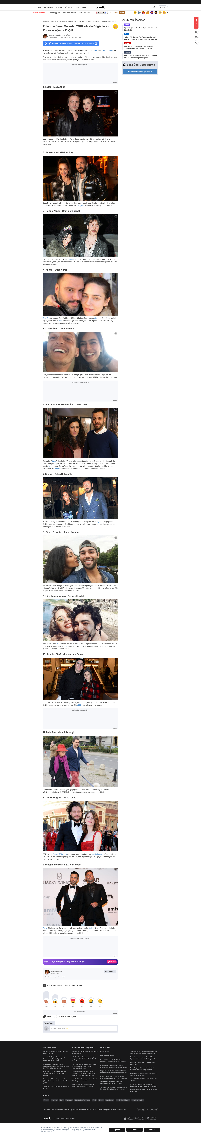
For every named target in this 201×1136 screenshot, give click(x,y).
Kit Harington (97, 854)
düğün (57, 469)
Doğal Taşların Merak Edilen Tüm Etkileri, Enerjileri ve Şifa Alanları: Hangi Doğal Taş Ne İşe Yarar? (113, 1072)
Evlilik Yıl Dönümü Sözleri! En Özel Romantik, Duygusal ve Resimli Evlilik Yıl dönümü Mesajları (113, 1061)
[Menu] (35, 7)
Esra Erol (46, 318)
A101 (94, 1100)
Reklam (83, 1109)
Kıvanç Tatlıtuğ (107, 50)
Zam (61, 1100)
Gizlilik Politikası (64, 1109)
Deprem (54, 1100)
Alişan (96, 318)
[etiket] (115, 26)
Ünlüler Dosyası (63, 21)
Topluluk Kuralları (75, 1109)
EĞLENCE (68, 7)
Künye (121, 1109)
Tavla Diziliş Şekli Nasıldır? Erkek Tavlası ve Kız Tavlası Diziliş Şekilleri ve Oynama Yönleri (113, 1089)
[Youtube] (152, 1109)
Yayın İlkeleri (114, 1109)
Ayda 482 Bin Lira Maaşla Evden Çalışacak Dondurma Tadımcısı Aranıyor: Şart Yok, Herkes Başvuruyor (139, 47)
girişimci (81, 205)
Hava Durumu (104, 1051)
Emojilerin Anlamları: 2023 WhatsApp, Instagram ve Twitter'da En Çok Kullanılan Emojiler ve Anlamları (113, 1078)
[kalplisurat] (164, 13)
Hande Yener (74, 259)
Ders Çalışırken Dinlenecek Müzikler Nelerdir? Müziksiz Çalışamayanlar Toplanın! (142, 1069)
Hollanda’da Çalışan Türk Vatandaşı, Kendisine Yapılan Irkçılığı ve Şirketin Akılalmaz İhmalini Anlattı (140, 38)
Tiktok (101, 1100)
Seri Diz (122, 12)
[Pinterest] (156, 1109)
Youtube (69, 1100)
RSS (125, 1109)
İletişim (88, 1109)
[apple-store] (129, 1118)
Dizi (60, 321)
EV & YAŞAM (48, 7)
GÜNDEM (59, 7)
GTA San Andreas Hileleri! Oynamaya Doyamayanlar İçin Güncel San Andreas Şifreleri (143, 1086)
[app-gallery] (152, 1118)
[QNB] (135, 13)
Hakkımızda (46, 1109)
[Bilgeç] (143, 13)
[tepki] (46, 1001)
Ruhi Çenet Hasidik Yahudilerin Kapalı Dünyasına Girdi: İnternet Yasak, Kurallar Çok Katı (84, 1058)
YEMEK (77, 7)
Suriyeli (91, 928)
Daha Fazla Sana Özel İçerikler (139, 72)
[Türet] (139, 13)
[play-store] (140, 1118)
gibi (50, 466)
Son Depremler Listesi (107, 1055)
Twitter (46, 1100)
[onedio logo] (100, 7)
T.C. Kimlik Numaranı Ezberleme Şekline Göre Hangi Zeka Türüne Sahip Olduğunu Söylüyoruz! (84, 1066)
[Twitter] (147, 1109)
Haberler (46, 21)
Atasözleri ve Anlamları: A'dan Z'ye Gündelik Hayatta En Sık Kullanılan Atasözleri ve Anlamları (111, 1083)
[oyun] (156, 13)
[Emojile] (152, 13)
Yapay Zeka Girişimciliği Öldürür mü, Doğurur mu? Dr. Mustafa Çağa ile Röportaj (140, 57)
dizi (58, 644)
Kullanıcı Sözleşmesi (103, 1109)
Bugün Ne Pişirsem (123, 1100)
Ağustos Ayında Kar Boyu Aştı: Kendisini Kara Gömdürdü (140, 29)
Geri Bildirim (55, 1109)
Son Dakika (109, 1100)
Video (126, 34)
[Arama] (154, 7)
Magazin (53, 21)
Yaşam (127, 24)
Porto (45, 928)
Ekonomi (127, 52)
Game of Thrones (60, 854)
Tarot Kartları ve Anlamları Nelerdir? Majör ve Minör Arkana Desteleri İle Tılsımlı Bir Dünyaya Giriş (143, 1053)
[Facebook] (143, 1109)
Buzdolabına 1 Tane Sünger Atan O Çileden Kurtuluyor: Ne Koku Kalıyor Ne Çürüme (55, 1081)
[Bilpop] (148, 13)
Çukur (54, 461)
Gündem (127, 43)
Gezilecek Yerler (137, 1100)
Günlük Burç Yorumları (82, 1100)
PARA (84, 7)
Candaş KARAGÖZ (60, 35)
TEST (40, 7)
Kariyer (94, 1109)
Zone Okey (113, 13)
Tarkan (95, 50)
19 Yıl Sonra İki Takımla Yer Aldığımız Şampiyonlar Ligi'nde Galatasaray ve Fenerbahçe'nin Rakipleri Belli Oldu (83, 1073)
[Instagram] (138, 1109)
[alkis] (160, 13)
